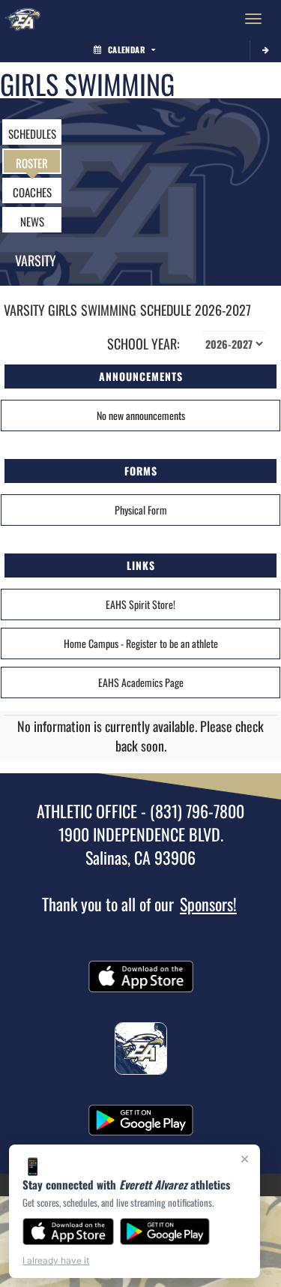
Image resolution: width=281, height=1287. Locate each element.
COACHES (32, 192)
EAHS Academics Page (141, 682)
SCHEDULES (32, 133)
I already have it (55, 1260)
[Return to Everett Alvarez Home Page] (22, 19)
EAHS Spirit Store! (140, 604)
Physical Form (141, 510)
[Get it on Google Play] (165, 1231)
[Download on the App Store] (68, 1231)
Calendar (126, 50)
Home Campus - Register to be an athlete (141, 643)
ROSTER (32, 162)
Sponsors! (208, 904)
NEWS (32, 221)
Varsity (35, 260)
